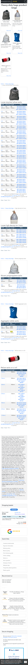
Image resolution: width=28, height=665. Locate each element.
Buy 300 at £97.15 (21, 409)
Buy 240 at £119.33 (21, 415)
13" (2, 234)
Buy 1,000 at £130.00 (21, 114)
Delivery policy (6, 548)
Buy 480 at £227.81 (21, 416)
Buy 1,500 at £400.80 (21, 382)
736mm (3, 378)
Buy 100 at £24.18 (21, 155)
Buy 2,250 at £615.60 (21, 406)
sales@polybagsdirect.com (7, 196)
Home (2, 84)
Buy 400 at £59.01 (21, 181)
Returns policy (6, 550)
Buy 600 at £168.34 (21, 379)
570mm (3, 393)
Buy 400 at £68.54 (21, 161)
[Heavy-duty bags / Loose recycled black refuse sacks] (12, 109)
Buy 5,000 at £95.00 (21, 242)
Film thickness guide (8, 553)
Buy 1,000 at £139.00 (21, 119)
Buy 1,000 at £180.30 (21, 187)
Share (2, 200)
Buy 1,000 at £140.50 (21, 182)
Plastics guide (6, 570)
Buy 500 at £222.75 (21, 287)
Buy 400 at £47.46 (21, 108)
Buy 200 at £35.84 (21, 174)
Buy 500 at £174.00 (21, 282)
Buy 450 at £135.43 (21, 402)
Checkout (14, 509)
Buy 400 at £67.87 (21, 171)
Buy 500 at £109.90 (21, 158)
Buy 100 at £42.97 (21, 189)
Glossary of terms (7, 563)
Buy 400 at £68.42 (21, 176)
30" (2, 140)
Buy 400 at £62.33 (21, 122)
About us (5, 558)
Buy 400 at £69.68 (21, 132)
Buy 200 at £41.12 (21, 165)
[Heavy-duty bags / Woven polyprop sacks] (12, 282)
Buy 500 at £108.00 (21, 329)
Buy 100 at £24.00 (21, 326)
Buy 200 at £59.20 (21, 333)
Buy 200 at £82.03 (21, 190)
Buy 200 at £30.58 (21, 116)
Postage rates (17, 512)
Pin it (9, 200)
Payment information (8, 546)
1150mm (3, 415)
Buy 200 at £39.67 (21, 184)
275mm (3, 409)
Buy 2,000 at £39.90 (21, 241)
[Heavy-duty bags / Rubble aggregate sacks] (12, 328)
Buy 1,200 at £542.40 (21, 419)
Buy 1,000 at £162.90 (21, 177)
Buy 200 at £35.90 (21, 160)
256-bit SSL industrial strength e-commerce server (12, 636)
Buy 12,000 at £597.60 (21, 391)
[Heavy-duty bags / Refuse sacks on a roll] (12, 374)
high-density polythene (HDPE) (10, 468)
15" (2, 239)
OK (25, 662)
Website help (6, 565)
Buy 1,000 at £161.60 (21, 172)
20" (2, 155)
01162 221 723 (16, 195)
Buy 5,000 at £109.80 (21, 237)
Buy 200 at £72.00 (21, 281)
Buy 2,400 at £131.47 (21, 385)
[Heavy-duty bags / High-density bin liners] (12, 232)
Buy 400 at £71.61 (21, 137)
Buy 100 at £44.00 (21, 145)
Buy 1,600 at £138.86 (21, 394)
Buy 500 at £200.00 (21, 148)
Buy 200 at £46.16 (21, 156)
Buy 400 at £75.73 (21, 185)
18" (2, 111)
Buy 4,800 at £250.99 (21, 388)
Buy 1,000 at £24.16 (21, 234)
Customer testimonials (8, 543)
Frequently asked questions (9, 568)
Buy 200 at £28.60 (21, 111)
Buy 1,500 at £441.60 (21, 413)
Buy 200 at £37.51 (21, 135)
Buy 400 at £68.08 (21, 127)
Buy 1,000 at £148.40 (21, 124)
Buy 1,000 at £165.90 (21, 133)
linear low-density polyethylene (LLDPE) (13, 480)
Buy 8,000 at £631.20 (21, 400)
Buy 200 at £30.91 (21, 179)
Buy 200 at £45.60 (21, 328)
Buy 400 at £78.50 (21, 166)
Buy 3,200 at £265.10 (21, 397)
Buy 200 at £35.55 (21, 169)
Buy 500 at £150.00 (21, 153)
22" (2, 145)
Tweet (5, 200)
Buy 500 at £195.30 (21, 192)
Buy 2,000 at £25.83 (21, 231)
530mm (3, 384)
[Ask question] (15, 109)
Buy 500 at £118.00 (21, 143)
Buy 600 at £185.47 (21, 410)
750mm (3, 403)
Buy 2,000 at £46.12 (21, 236)
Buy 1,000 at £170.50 (21, 138)
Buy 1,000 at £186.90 (21, 167)
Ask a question (6, 560)
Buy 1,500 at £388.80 (21, 375)
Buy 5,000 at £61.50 (21, 232)
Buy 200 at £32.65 (21, 121)
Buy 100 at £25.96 (21, 140)
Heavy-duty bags (9, 84)
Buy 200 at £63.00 (21, 151)
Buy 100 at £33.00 (21, 150)
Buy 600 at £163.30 (21, 373)
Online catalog (6, 555)
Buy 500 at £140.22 (21, 334)
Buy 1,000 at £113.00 (21, 109)
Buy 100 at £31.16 (21, 331)
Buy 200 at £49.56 (21, 142)
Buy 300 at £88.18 (21, 378)
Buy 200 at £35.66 (21, 126)
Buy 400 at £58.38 (21, 117)
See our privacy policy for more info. (10, 663)
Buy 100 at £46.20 (21, 286)
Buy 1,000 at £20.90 (21, 239)
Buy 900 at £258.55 (21, 404)
